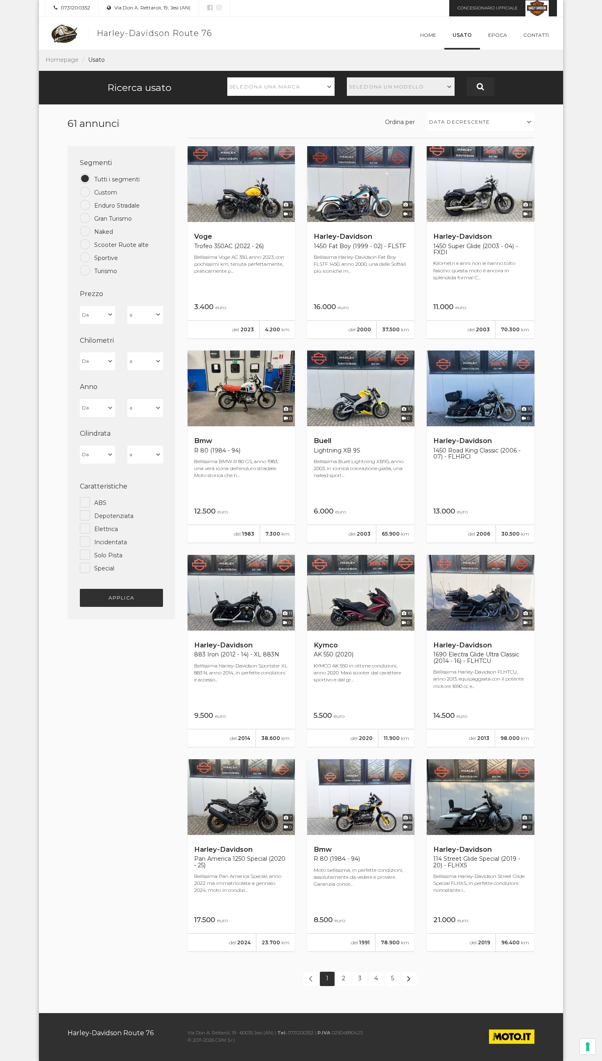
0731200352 (74, 8)
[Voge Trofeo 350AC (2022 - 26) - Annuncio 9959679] (241, 242)
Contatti (536, 35)
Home (428, 35)
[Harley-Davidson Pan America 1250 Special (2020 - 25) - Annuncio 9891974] (241, 855)
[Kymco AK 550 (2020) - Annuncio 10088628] (360, 651)
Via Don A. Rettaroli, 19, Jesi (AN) (151, 8)
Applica (121, 598)
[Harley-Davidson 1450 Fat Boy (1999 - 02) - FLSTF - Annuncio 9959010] (360, 242)
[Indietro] (310, 979)
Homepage (62, 59)
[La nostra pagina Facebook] (210, 7)
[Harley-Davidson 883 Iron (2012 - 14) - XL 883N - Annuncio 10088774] (241, 651)
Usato (462, 35)
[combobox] (281, 86)
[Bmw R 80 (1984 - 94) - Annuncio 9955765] (241, 447)
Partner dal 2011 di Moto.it (105, 1040)
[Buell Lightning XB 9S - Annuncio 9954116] (360, 447)
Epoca (497, 35)
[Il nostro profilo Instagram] (218, 7)
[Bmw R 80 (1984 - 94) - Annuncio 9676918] (360, 855)
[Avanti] (409, 979)
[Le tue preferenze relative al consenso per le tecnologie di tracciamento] (587, 1046)
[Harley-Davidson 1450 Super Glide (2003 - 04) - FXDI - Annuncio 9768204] (480, 242)
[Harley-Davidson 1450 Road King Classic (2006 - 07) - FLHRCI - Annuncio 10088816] (480, 447)
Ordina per (400, 122)
